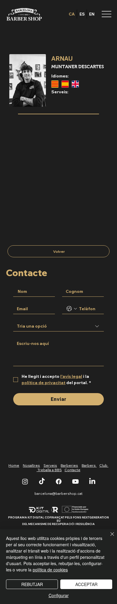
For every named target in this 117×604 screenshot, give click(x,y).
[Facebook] (58, 481)
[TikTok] (42, 481)
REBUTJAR (32, 584)
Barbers (89, 465)
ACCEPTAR (86, 584)
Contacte (72, 470)
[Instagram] (25, 481)
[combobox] (58, 326)
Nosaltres (31, 465)
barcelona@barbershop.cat (58, 493)
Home (13, 465)
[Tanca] (108, 537)
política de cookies (50, 570)
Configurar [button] (59, 595)
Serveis (50, 465)
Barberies (69, 465)
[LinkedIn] (92, 481)
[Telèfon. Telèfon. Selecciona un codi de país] (72, 308)
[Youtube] (75, 481)
